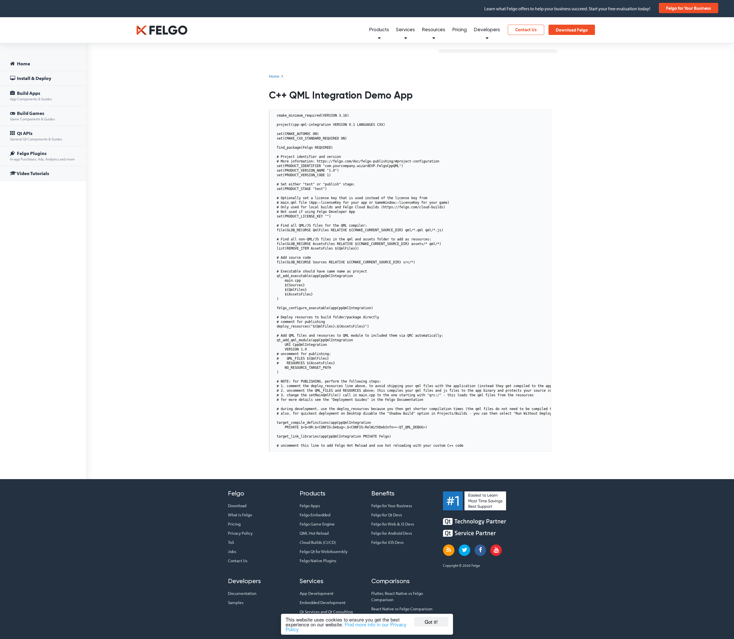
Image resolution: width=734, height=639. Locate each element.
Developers (487, 30)
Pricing (459, 30)
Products (379, 30)
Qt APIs (36, 135)
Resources (433, 30)
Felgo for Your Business (688, 8)
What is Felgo (240, 515)
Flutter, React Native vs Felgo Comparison (397, 596)
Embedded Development (322, 602)
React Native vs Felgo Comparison (401, 608)
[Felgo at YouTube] (496, 550)
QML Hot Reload (314, 533)
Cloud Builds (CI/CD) (318, 542)
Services (405, 30)
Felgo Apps (310, 505)
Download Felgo (572, 30)
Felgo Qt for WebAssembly (324, 551)
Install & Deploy (33, 78)
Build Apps (31, 95)
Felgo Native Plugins (318, 560)
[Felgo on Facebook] (480, 550)
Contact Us (526, 29)
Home (23, 63)
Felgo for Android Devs (391, 533)
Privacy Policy (240, 533)
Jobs (232, 551)
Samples (235, 602)
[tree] (43, 119)
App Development (316, 593)
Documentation (242, 593)
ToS (231, 542)
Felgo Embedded (315, 515)
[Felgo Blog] (448, 550)
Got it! (431, 621)
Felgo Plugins (42, 155)
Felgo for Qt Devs (386, 515)
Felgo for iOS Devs (387, 542)
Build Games (32, 115)
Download (237, 505)
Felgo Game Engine (317, 524)
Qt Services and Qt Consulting (326, 611)
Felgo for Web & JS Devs (392, 524)
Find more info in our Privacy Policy (346, 627)
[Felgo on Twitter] (464, 550)
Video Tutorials (32, 173)
